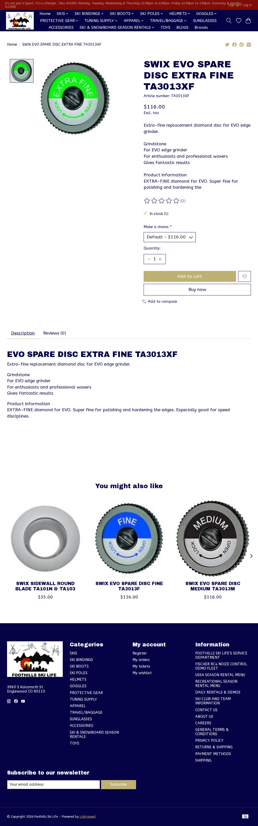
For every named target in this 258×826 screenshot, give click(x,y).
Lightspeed (87, 816)
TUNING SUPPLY (83, 699)
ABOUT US (204, 716)
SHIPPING (203, 760)
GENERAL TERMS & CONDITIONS (212, 732)
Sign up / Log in (240, 5)
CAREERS (203, 723)
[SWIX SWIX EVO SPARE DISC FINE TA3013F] (129, 538)
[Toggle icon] (228, 20)
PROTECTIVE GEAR (86, 693)
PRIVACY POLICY (209, 740)
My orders (141, 660)
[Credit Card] (245, 816)
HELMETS (78, 679)
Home (45, 13)
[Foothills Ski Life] (20, 21)
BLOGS (182, 27)
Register (140, 653)
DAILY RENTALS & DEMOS (217, 692)
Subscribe (118, 784)
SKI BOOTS (79, 666)
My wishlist (142, 673)
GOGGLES (78, 686)
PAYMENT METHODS (213, 754)
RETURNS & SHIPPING (214, 747)
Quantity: (152, 248)
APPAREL (78, 706)
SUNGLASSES (205, 20)
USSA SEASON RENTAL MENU (220, 675)
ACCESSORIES (61, 27)
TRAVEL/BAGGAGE (86, 712)
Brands (201, 27)
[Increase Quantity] (160, 259)
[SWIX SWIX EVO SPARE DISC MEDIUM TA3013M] (212, 538)
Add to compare (162, 301)
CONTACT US (206, 710)
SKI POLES (78, 673)
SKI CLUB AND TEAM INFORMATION (213, 701)
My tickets (141, 666)
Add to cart (189, 276)
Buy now (197, 289)
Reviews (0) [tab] (54, 333)
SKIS (73, 653)
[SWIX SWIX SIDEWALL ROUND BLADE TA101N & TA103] (45, 538)
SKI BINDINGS (81, 660)
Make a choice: (158, 227)
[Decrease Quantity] (149, 259)
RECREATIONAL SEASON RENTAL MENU (216, 683)
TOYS (165, 27)
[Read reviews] (162, 201)
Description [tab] (23, 333)
